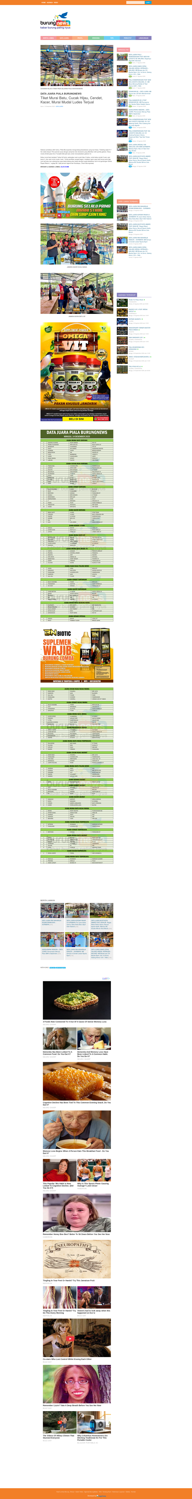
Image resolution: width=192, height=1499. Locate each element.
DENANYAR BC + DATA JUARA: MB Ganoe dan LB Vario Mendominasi (140, 92)
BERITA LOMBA (48, 38)
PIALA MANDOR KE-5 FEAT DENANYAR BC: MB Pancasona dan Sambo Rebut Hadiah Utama (139, 102)
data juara (52, 967)
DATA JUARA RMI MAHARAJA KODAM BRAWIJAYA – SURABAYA (51, 922)
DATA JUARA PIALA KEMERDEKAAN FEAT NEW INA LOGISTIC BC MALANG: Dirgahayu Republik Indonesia (140, 58)
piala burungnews (60, 967)
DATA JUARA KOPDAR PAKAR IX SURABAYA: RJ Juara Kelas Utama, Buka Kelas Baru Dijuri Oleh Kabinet (76, 923)
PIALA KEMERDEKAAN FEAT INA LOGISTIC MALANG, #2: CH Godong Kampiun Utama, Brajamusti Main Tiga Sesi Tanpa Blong (139, 135)
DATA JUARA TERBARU (128, 201)
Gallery (128, 1492)
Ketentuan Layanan (118, 1492)
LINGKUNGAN (143, 38)
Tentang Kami (106, 1492)
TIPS (111, 38)
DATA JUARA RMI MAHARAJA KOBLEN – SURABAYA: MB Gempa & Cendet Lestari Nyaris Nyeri (77, 952)
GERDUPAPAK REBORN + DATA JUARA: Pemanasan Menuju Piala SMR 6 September (52, 951)
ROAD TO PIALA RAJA (136, 300)
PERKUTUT (128, 38)
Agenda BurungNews (91, 1492)
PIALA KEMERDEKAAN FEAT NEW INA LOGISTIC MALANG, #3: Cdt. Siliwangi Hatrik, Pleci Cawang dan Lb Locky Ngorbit (140, 122)
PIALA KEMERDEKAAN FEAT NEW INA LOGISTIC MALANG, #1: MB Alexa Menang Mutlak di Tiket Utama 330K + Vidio (140, 83)
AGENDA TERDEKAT (127, 295)
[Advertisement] (113, 20)
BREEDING (96, 38)
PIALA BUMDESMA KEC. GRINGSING (137, 348)
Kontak (133, 1492)
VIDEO (56, 2)
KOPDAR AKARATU (135, 319)
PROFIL (80, 38)
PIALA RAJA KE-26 (135, 366)
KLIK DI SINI (65, 167)
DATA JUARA (64, 38)
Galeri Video (79, 1492)
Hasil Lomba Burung (62, 1492)
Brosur (72, 1492)
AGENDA (50, 2)
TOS (100, 1492)
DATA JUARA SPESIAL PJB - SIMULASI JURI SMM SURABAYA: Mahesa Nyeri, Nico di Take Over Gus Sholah (139, 148)
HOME (44, 2)
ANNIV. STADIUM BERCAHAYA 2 (139, 357)
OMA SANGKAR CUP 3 (136, 337)
